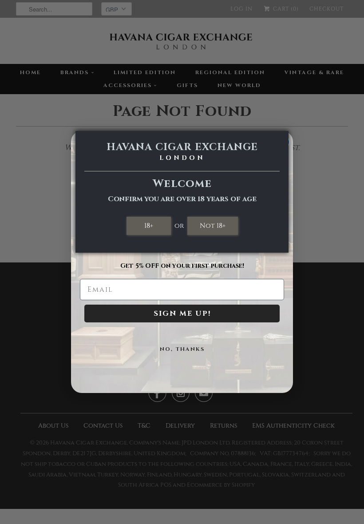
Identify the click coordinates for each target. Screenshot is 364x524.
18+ (148, 226)
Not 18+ (213, 226)
